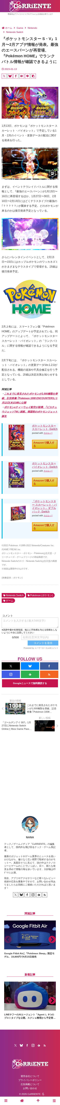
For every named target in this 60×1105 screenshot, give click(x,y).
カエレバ (48, 433)
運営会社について (30, 1076)
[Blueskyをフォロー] (30, 666)
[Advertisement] (30, 771)
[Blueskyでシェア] (10, 76)
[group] (30, 940)
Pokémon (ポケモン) (41, 595)
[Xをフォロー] (11, 666)
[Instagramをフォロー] (11, 674)
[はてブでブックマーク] (21, 76)
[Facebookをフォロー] (49, 666)
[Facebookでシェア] (15, 76)
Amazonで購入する (43, 444)
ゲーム (9, 600)
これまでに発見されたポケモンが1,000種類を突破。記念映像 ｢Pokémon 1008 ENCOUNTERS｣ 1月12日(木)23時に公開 (30, 398)
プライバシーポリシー (30, 1080)
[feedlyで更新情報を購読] (30, 674)
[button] (33, 76)
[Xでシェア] (4, 76)
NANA (30, 837)
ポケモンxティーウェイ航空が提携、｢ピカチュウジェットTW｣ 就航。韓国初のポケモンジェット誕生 (30, 411)
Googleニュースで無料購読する (30, 683)
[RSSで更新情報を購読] (49, 674)
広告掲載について (30, 1084)
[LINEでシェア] (27, 76)
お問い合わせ (30, 1088)
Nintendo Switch (15, 595)
